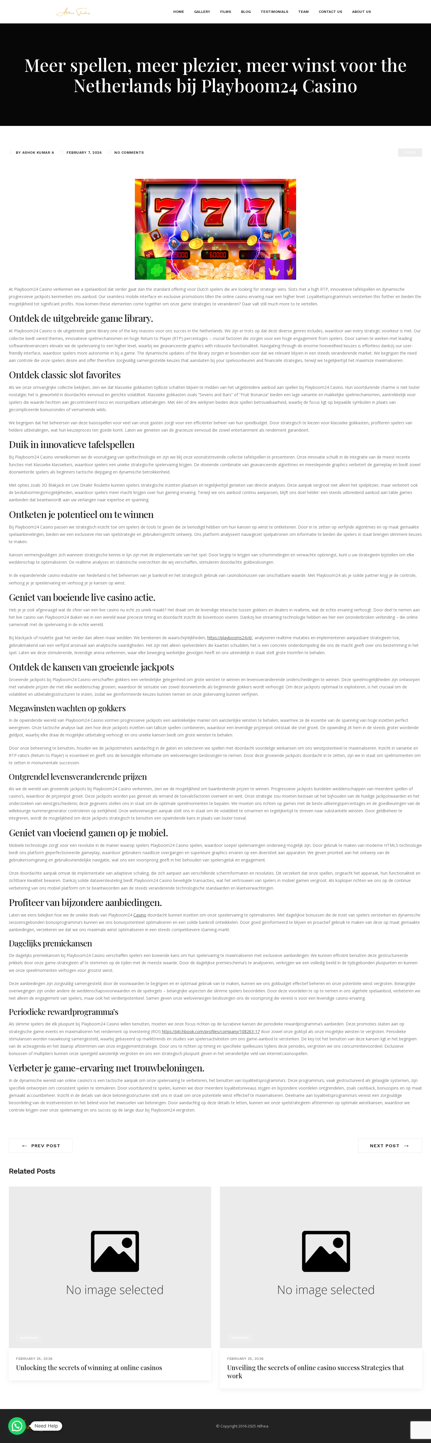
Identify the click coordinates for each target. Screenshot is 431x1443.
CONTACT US (330, 12)
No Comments (129, 153)
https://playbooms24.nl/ (229, 637)
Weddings (29, 1337)
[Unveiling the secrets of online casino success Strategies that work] (321, 1267)
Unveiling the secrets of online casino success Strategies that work (315, 1371)
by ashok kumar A (35, 153)
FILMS (225, 12)
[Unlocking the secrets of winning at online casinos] (110, 1267)
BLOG (246, 12)
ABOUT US (361, 12)
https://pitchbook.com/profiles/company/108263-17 (211, 1031)
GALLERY (202, 12)
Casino (139, 915)
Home (178, 12)
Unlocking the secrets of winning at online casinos (89, 1367)
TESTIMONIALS (274, 12)
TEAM (303, 12)
